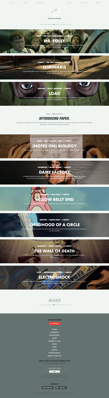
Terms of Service (60, 377)
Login (50, 356)
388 (56, 24)
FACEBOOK (49, 387)
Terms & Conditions (69, 393)
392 (67, 24)
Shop (54, 338)
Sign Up (57, 356)
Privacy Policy (49, 377)
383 (44, 24)
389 (59, 24)
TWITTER (62, 387)
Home (54, 329)
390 (61, 24)
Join (54, 371)
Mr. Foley (54, 41)
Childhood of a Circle (54, 224)
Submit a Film (54, 341)
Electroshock (54, 277)
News (54, 344)
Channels (54, 332)
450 (70, 24)
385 (49, 24)
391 (64, 24)
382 (41, 24)
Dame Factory (54, 172)
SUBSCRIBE (55, 323)
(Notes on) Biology (54, 146)
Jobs (54, 347)
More (54, 300)
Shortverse (54, 335)
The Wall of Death (54, 251)
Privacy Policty (59, 393)
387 (54, 24)
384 (46, 24)
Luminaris (54, 67)
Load (54, 93)
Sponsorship (54, 353)
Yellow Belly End (54, 199)
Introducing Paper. (54, 118)
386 (51, 24)
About (54, 350)
